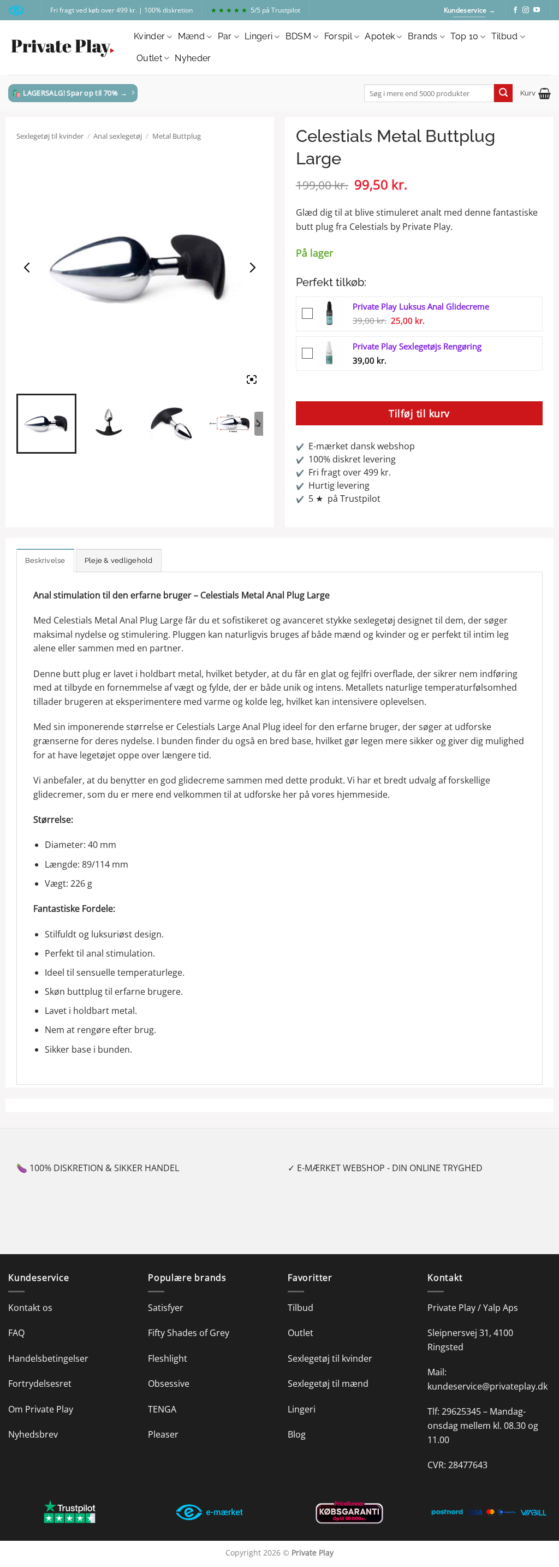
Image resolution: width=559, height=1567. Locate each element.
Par (225, 36)
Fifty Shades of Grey (188, 1333)
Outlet (149, 58)
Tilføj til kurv (419, 413)
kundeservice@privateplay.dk (487, 1386)
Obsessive (168, 1384)
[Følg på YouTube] (536, 10)
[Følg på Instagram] (525, 10)
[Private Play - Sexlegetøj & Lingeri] (62, 48)
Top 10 (464, 36)
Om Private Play (40, 1409)
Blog (297, 1434)
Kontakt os (30, 1308)
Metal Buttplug (176, 136)
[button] (535, 93)
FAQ (16, 1333)
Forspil (338, 36)
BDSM (298, 36)
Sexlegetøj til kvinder (50, 136)
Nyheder (193, 58)
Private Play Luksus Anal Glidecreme (421, 306)
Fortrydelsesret (40, 1384)
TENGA (162, 1409)
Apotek (380, 36)
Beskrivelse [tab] (45, 560)
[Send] (503, 93)
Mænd (191, 36)
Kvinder (149, 36)
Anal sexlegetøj (117, 136)
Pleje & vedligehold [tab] (119, 560)
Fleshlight (167, 1358)
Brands (423, 36)
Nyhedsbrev (33, 1434)
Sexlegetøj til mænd (328, 1384)
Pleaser (163, 1434)
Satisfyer (165, 1308)
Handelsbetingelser (48, 1358)
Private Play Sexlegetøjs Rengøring (417, 346)
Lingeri (258, 36)
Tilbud (504, 36)
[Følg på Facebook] (515, 10)
